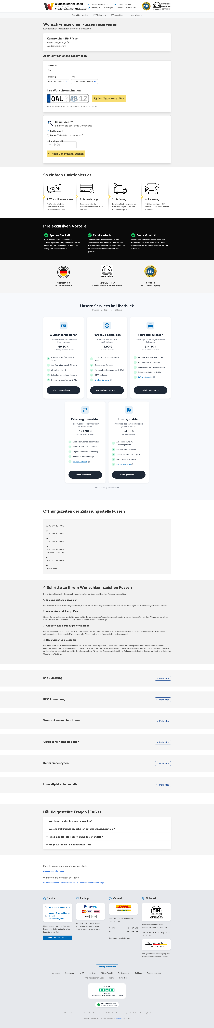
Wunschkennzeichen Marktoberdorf (59, 882)
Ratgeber (123, 978)
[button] (107, 821)
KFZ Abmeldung (117, 15)
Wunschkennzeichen (80, 15)
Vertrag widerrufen (107, 966)
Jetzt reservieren (63, 390)
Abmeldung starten (107, 390)
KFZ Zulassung (99, 15)
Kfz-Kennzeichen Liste (94, 978)
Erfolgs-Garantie (102, 380)
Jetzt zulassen (150, 390)
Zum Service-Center (57, 938)
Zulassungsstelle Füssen (54, 871)
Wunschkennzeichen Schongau (91, 882)
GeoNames (118, 1018)
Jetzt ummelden (85, 474)
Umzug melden (128, 474)
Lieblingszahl (56, 141)
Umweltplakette (135, 15)
